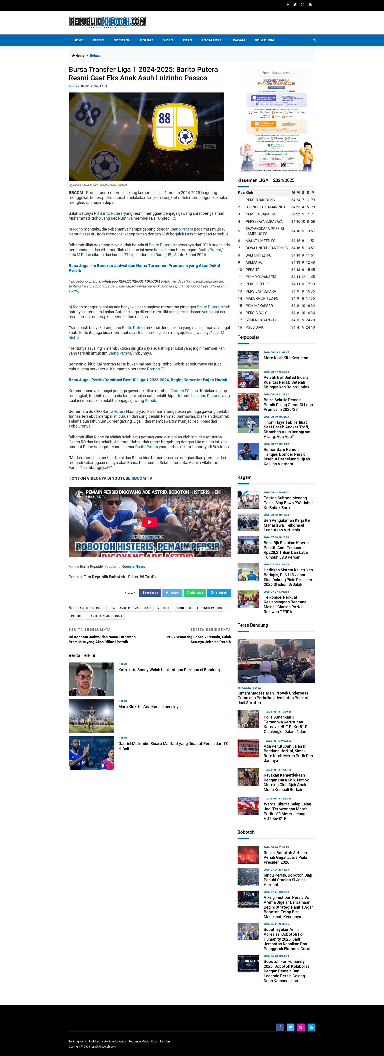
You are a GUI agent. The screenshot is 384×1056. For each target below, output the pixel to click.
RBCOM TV (142, 478)
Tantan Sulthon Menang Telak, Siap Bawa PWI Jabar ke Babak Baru (288, 503)
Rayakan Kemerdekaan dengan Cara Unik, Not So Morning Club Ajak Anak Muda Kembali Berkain (287, 782)
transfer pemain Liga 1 (104, 616)
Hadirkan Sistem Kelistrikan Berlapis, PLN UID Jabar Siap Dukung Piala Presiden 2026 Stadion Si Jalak (288, 577)
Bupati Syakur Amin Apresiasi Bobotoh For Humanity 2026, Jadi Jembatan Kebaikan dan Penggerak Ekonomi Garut (287, 939)
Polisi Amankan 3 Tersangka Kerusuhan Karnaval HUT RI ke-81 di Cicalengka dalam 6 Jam (286, 724)
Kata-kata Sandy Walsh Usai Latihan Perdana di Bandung (169, 669)
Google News (133, 566)
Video (168, 40)
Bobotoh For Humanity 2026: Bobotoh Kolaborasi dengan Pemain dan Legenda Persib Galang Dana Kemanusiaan (287, 971)
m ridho (163, 608)
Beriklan (165, 1041)
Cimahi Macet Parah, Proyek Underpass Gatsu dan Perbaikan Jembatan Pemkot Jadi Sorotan (273, 698)
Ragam (239, 40)
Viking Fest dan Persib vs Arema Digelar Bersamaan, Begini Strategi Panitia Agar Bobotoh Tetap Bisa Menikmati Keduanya (288, 907)
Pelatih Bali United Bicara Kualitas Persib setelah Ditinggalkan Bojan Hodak (286, 382)
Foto (187, 40)
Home (78, 40)
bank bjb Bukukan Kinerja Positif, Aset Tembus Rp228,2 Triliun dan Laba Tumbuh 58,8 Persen (286, 550)
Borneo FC (156, 369)
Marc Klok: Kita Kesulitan (286, 357)
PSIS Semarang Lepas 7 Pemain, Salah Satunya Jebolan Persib (199, 636)
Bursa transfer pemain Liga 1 (128, 608)
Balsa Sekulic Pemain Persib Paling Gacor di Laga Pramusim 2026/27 (288, 405)
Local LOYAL (212, 40)
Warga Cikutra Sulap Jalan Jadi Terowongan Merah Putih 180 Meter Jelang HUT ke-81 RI (287, 811)
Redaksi (94, 1041)
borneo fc (183, 608)
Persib (98, 40)
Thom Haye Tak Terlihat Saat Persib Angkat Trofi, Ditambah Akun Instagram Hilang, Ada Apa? (287, 429)
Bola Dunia (264, 40)
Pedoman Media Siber (143, 1041)
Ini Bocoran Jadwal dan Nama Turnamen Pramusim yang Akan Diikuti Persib (102, 636)
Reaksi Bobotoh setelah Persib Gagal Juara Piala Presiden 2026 (285, 857)
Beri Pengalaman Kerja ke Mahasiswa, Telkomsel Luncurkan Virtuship (287, 525)
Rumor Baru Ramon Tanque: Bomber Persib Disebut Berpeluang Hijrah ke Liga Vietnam (287, 456)
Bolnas (146, 40)
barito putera (89, 608)
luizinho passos (209, 608)
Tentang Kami (77, 1041)
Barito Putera (111, 213)
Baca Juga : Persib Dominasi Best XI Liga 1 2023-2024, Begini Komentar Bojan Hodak (148, 379)
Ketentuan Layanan (114, 1041)
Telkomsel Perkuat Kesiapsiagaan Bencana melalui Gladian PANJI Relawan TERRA (285, 604)
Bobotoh (122, 40)
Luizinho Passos (205, 395)
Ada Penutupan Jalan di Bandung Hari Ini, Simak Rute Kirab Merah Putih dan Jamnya (288, 753)
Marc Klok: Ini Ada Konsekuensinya (149, 706)
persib (76, 616)
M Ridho (76, 229)
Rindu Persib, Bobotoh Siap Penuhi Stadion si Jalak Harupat (288, 880)
